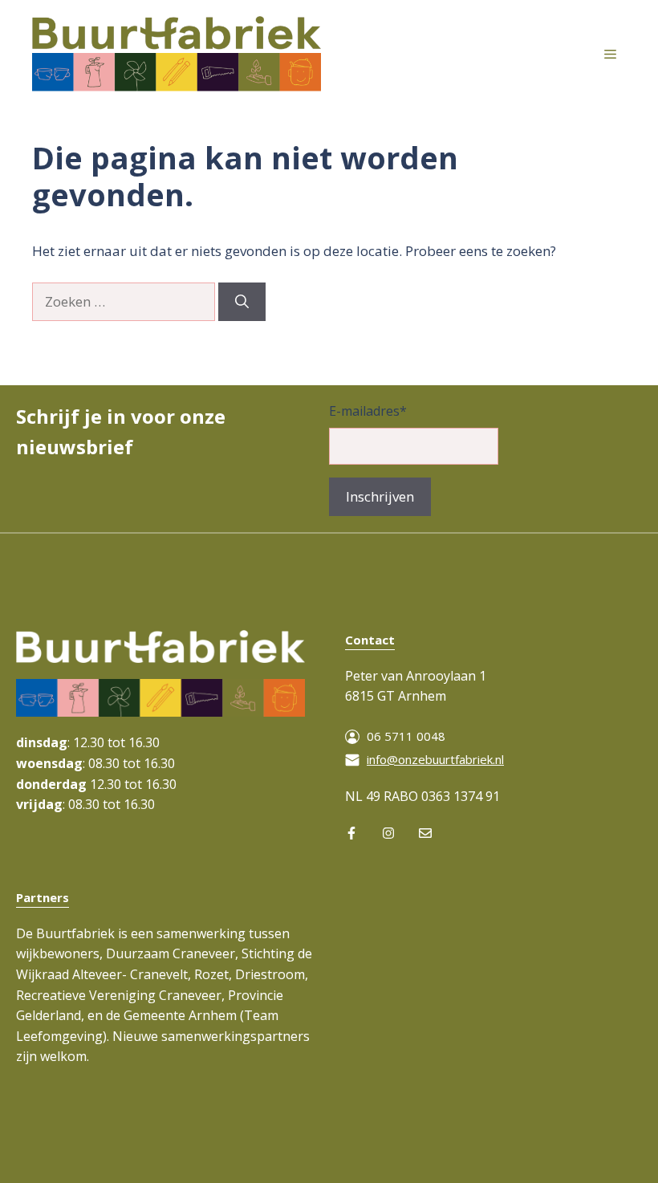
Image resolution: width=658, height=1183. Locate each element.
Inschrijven (380, 496)
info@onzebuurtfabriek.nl (435, 759)
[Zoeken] (242, 302)
